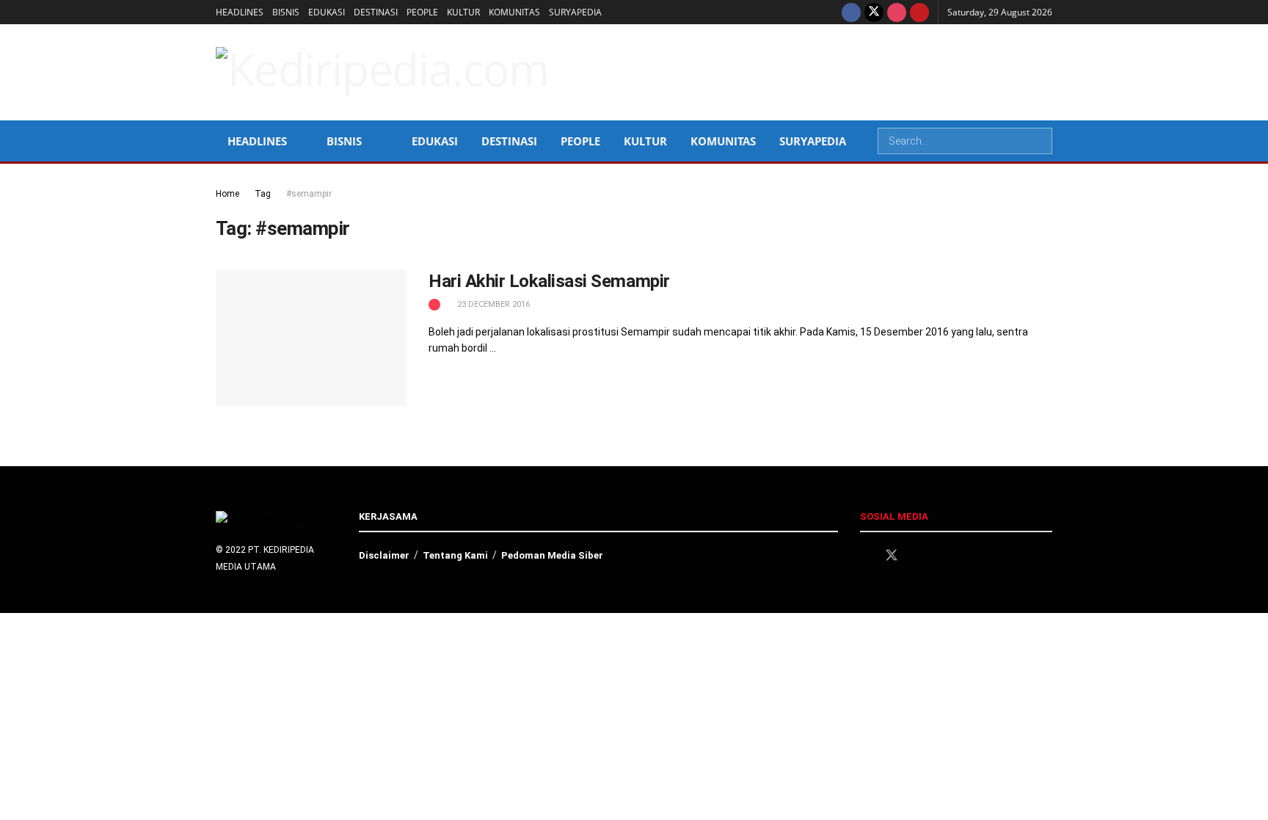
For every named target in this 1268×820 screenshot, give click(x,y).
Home (227, 194)
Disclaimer (384, 555)
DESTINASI (376, 12)
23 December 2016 (492, 304)
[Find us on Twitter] (873, 12)
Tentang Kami (455, 555)
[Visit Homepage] (382, 72)
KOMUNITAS (514, 12)
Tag (263, 194)
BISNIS (285, 12)
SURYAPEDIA (575, 12)
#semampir (309, 194)
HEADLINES (239, 12)
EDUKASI (326, 12)
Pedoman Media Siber (552, 555)
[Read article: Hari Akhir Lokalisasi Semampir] (311, 338)
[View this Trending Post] (434, 304)
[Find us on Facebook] (851, 12)
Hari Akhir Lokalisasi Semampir (549, 281)
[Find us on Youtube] (919, 12)
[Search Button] (1039, 141)
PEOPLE (422, 12)
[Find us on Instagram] (896, 12)
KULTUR (463, 12)
